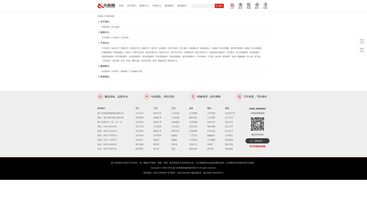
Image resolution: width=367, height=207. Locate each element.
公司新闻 (106, 37)
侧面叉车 (146, 48)
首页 (121, 5)
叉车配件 (231, 52)
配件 (257, 8)
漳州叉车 (211, 122)
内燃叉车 (125, 48)
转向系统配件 (148, 56)
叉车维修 (193, 122)
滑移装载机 (118, 52)
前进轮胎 (229, 140)
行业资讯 (115, 37)
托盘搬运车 (194, 48)
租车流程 (193, 126)
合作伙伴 (139, 135)
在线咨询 (258, 141)
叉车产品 (139, 126)
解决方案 (229, 144)
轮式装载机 (257, 48)
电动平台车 (164, 52)
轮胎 (265, 8)
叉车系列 (106, 48)
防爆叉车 (157, 122)
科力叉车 (229, 131)
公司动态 (139, 122)
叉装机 (128, 52)
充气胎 (257, 56)
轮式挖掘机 (224, 48)
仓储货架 (175, 122)
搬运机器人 (205, 48)
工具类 (211, 56)
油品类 (218, 56)
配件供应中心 (202, 52)
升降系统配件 (175, 56)
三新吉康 (115, 61)
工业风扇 (106, 61)
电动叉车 (115, 48)
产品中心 (156, 5)
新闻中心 (144, 5)
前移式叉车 (135, 48)
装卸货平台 (172, 61)
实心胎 (250, 56)
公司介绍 (139, 113)
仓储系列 (163, 48)
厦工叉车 (229, 126)
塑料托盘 (136, 61)
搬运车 (156, 140)
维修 (249, 8)
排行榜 (210, 149)
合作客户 (115, 71)
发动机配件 (254, 52)
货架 (155, 61)
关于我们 (131, 5)
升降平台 (175, 131)
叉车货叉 (175, 126)
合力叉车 (229, 117)
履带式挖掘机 (237, 48)
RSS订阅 (211, 131)
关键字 (210, 144)
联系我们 (182, 5)
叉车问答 (211, 113)
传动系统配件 (135, 56)
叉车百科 (125, 37)
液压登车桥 (146, 61)
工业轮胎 (175, 113)
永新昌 (100, 16)
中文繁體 (211, 140)
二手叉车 (193, 135)
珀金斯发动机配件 (217, 52)
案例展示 (169, 5)
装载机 (247, 48)
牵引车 (156, 149)
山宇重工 (229, 135)
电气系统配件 (121, 56)
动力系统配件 (242, 52)
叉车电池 (193, 140)
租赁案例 (106, 71)
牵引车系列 (173, 48)
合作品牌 (115, 27)
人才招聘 (211, 117)
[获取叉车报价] (362, 50)
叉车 (232, 8)
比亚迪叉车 (230, 113)
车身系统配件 (162, 56)
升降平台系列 (138, 52)
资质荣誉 (139, 117)
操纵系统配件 (108, 56)
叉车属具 (183, 48)
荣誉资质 (106, 27)
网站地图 (211, 126)
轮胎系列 (226, 56)
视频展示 (125, 71)
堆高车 (154, 48)
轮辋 (234, 56)
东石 (123, 61)
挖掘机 (215, 48)
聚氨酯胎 (241, 56)
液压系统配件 (189, 56)
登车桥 (174, 144)
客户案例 (139, 144)
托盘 (128, 61)
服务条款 (193, 149)
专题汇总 (193, 144)
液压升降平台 (152, 52)
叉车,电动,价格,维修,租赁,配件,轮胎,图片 (106, 6)
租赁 (240, 8)
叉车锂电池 (201, 56)
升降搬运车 (189, 52)
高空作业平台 (177, 52)
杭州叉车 (229, 122)
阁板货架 (162, 61)
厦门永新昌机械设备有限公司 (186, 168)
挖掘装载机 (107, 52)
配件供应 (193, 117)
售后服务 (229, 149)
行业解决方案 (136, 71)
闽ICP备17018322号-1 (213, 173)
